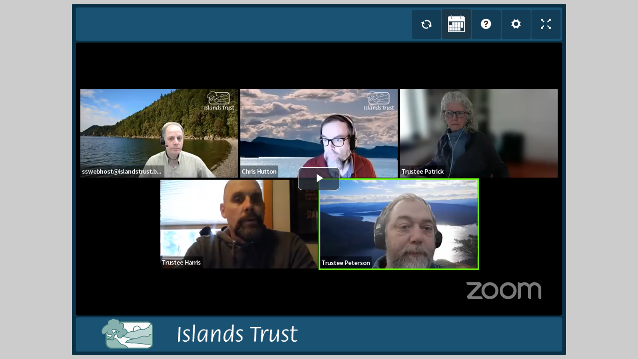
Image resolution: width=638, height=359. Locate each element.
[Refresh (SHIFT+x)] (426, 24)
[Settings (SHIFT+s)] (516, 24)
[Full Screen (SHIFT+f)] (546, 24)
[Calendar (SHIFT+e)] (456, 24)
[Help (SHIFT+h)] (486, 24)
